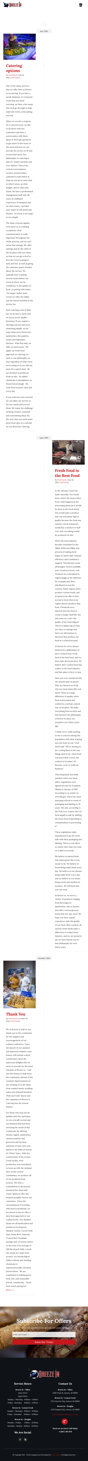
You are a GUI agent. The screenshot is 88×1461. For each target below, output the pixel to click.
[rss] (25, 1439)
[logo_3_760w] (12, 2)
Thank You (15, 1014)
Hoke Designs (56, 1455)
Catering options (14, 68)
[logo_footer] (44, 1369)
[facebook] (20, 1439)
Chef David (12, 75)
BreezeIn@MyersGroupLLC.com (65, 1414)
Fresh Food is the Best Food (67, 473)
